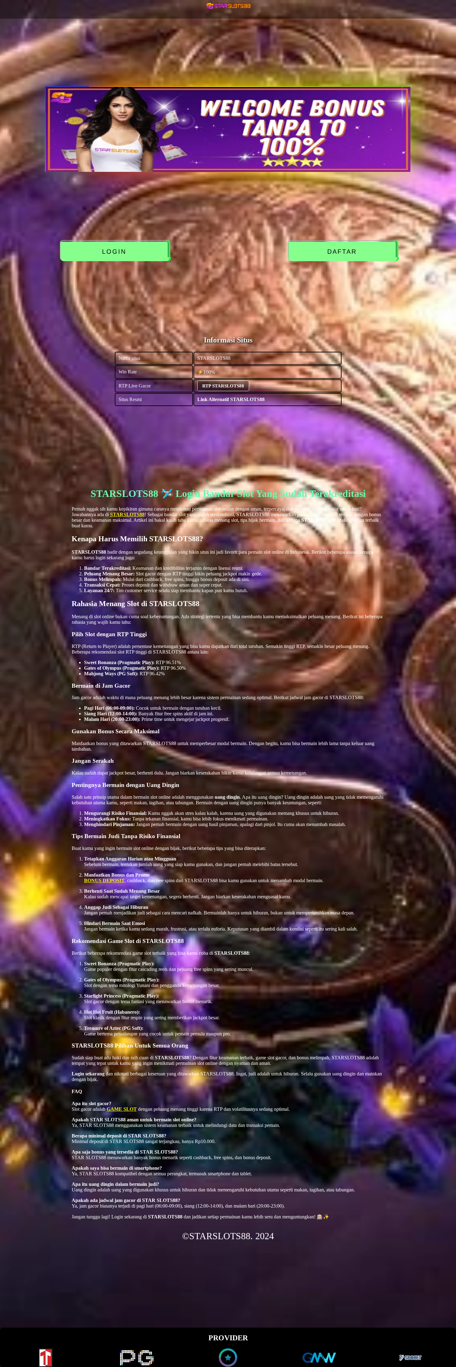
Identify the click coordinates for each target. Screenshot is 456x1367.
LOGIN (115, 251)
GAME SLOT (122, 1109)
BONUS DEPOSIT (104, 880)
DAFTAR (343, 251)
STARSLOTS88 (127, 514)
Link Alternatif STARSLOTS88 (231, 399)
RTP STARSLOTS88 (223, 385)
